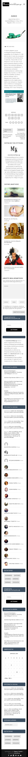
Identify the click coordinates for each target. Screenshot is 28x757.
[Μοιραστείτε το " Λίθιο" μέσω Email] (15, 118)
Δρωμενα (8, 579)
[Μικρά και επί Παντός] (14, 211)
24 (17, 672)
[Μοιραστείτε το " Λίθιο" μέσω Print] (18, 118)
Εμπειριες (16, 579)
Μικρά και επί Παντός (10, 219)
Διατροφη (17, 575)
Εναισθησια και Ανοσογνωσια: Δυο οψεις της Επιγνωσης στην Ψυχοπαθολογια (14, 400)
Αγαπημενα (8, 575)
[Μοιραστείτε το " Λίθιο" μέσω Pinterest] (18, 115)
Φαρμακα (9, 22)
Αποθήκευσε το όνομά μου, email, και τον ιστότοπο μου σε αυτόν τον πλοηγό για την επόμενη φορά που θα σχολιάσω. (14, 307)
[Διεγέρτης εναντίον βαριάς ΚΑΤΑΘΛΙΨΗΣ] (14, 231)
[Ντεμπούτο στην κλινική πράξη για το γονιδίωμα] (14, 255)
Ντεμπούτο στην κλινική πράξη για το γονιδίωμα (13, 267)
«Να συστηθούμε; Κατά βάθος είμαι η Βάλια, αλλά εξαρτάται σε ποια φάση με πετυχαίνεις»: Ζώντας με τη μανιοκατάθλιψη (13, 434)
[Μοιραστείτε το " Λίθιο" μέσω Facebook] (6, 115)
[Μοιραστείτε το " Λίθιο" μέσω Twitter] (9, 115)
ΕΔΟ (6, 170)
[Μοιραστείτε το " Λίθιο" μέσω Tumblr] (15, 115)
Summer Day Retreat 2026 (11, 377)
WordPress (17, 753)
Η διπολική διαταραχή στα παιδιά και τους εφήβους (12, 200)
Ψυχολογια (16, 582)
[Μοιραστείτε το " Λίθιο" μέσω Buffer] (9, 118)
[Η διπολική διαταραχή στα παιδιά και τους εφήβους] (14, 192)
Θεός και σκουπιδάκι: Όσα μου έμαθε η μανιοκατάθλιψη (14, 411)
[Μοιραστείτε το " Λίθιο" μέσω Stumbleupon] (12, 118)
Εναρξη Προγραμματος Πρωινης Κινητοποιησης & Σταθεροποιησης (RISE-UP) (14, 392)
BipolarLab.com (15, 353)
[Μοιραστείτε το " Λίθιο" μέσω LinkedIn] (21, 115)
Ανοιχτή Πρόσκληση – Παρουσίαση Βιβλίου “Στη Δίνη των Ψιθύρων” (13, 372)
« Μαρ (6, 678)
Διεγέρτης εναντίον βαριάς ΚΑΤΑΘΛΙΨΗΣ (12, 241)
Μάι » (10, 678)
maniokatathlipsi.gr (10, 21)
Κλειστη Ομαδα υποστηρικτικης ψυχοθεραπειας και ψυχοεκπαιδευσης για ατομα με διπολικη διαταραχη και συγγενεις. (13, 384)
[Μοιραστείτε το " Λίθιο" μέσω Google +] (12, 115)
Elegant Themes (18, 751)
